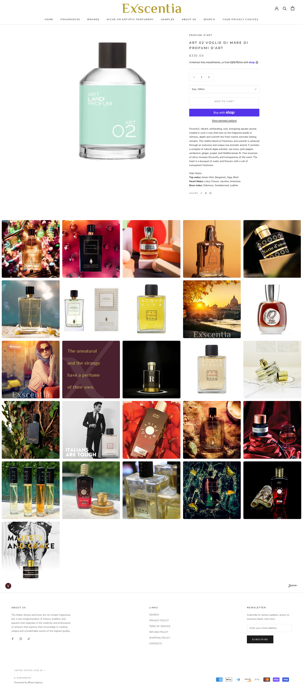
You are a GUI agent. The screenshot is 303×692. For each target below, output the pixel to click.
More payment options (224, 120)
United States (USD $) (28, 670)
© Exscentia (22, 678)
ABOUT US (189, 19)
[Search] (285, 8)
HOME (49, 19)
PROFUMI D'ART (200, 35)
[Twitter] (206, 193)
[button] (31, 249)
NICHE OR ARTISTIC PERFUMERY (130, 19)
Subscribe (260, 639)
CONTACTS (155, 643)
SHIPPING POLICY (159, 637)
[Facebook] (201, 193)
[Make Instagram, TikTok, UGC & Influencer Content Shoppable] (293, 586)
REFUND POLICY (158, 632)
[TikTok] (29, 638)
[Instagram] (20, 638)
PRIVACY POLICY (159, 620)
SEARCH (209, 19)
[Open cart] (292, 8)
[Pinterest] (210, 193)
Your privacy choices (240, 19)
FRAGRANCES (70, 19)
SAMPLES (167, 19)
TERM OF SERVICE (159, 626)
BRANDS (93, 19)
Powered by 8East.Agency (28, 682)
